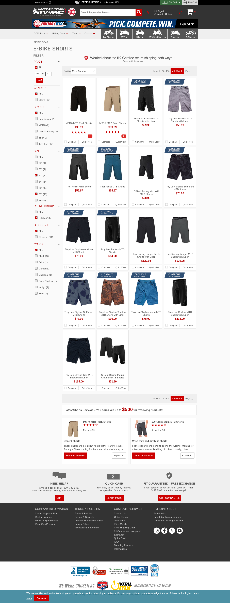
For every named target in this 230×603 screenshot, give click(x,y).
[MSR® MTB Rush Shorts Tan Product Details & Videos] (112, 136)
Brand (39, 107)
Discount (41, 225)
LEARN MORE (114, 498)
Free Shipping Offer (124, 527)
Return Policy (82, 524)
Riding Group (44, 206)
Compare (72, 142)
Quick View (87, 142)
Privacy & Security (84, 517)
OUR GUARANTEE (169, 498)
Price (38, 61)
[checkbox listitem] (39, 67)
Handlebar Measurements (167, 517)
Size (37, 151)
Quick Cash (120, 538)
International (120, 548)
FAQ (116, 541)
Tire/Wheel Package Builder (168, 520)
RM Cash (173, 2)
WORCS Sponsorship (46, 520)
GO (40, 79)
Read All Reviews (75, 455)
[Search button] (139, 12)
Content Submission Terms (89, 520)
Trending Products (124, 545)
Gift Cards (119, 520)
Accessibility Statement (87, 527)
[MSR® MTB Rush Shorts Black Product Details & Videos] (78, 136)
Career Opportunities (46, 513)
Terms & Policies (83, 513)
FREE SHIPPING (100, 2)
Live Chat (192, 2)
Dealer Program (43, 517)
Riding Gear (41, 42)
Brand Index (160, 513)
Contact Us (120, 513)
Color (38, 244)
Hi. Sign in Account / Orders (163, 12)
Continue (41, 598)
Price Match (120, 524)
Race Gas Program (45, 524)
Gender (40, 88)
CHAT (59, 498)
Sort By (67, 71)
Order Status (121, 517)
